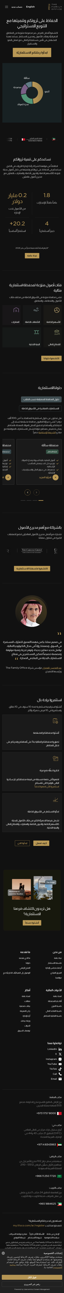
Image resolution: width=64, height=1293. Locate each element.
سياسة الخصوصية (51, 1237)
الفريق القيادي (56, 973)
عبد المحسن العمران (52, 668)
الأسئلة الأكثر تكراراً (36, 1234)
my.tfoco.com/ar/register (29, 1225)
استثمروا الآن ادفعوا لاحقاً (47, 786)
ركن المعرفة (25, 1011)
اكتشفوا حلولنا (51, 358)
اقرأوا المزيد (45, 477)
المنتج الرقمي (25, 968)
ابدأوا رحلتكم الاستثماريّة (32, 52)
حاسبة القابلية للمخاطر (52, 1016)
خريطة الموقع (19, 1237)
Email (54, 1079)
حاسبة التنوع (57, 1006)
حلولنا (28, 963)
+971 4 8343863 (46, 1144)
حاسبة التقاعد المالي (54, 1011)
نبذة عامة (32, 255)
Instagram (51, 1059)
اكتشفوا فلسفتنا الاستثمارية (32, 568)
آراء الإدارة (26, 1016)
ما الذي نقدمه (24, 958)
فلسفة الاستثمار (55, 963)
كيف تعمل (41, 843)
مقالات (27, 1001)
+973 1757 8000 (46, 1113)
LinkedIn (52, 1049)
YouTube (52, 1064)
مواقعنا (58, 977)
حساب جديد (16, 7)
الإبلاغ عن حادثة (53, 1234)
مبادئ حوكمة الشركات (18, 1234)
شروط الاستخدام (35, 1237)
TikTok (53, 1069)
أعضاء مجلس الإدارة (53, 968)
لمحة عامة (57, 996)
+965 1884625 (47, 1204)
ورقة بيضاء (25, 1021)
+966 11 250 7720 (45, 1176)
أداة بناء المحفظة (55, 1001)
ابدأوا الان (22, 843)
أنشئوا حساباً (32, 922)
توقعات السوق (24, 1030)
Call (55, 1074)
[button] (36, 492)
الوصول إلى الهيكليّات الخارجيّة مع (16, 973)
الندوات (27, 1026)
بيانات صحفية (24, 1006)
